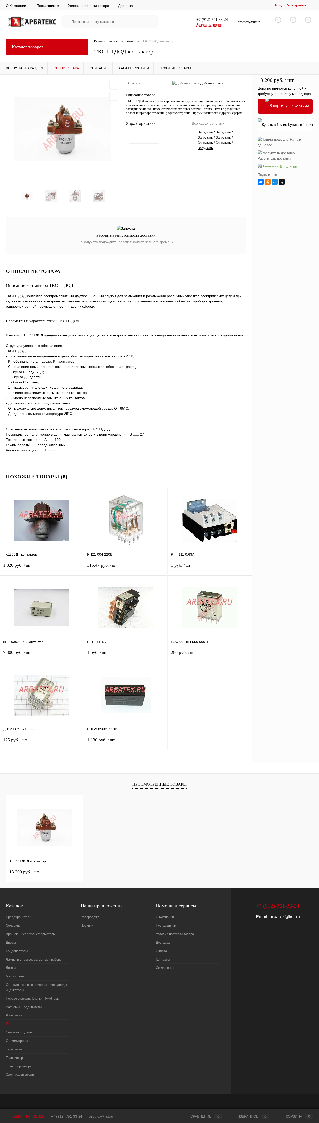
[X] (282, 182)
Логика (11, 968)
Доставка (125, 6)
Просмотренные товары (159, 784)
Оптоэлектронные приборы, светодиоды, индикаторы (37, 987)
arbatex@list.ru (285, 916)
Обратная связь (28, 1116)
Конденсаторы (17, 951)
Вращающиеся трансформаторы (30, 934)
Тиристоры (14, 1049)
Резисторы (14, 1015)
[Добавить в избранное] (113, 85)
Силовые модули (19, 1032)
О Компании (16, 6)
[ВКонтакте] (261, 182)
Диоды (11, 942)
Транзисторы (15, 1058)
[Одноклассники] (268, 182)
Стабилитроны (17, 1041)
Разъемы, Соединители (24, 1007)
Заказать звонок (209, 25)
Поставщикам (48, 6)
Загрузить (205, 132)
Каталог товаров (28, 46)
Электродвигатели (20, 1074)
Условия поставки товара (88, 6)
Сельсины (13, 925)
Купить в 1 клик (300, 125)
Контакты (163, 959)
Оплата (161, 951)
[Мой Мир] (275, 182)
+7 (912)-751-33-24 (66, 1116)
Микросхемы (15, 976)
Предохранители (18, 917)
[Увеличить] (63, 129)
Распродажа (90, 917)
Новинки (87, 925)
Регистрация (296, 5)
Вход (278, 5)
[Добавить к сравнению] (113, 96)
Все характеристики (208, 123)
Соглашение (165, 968)
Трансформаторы (19, 1066)
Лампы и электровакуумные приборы (34, 959)
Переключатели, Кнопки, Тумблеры (32, 998)
